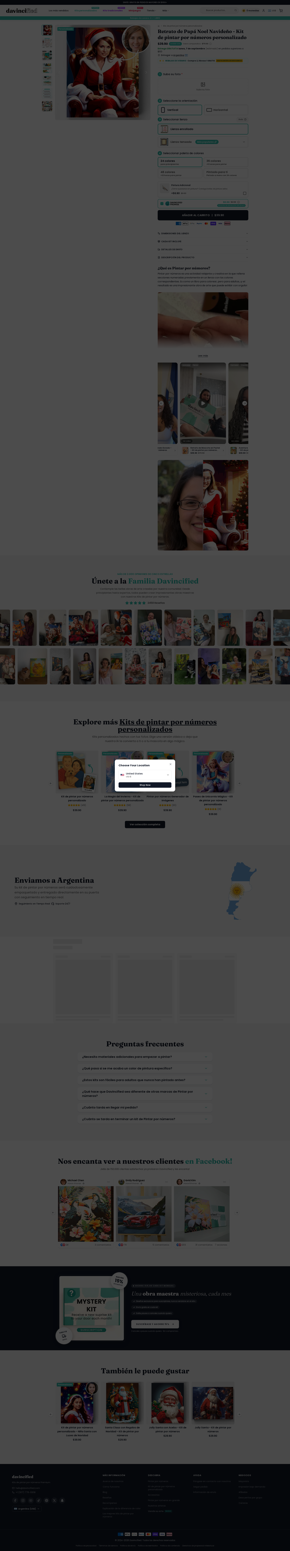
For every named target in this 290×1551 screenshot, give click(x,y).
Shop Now (145, 785)
